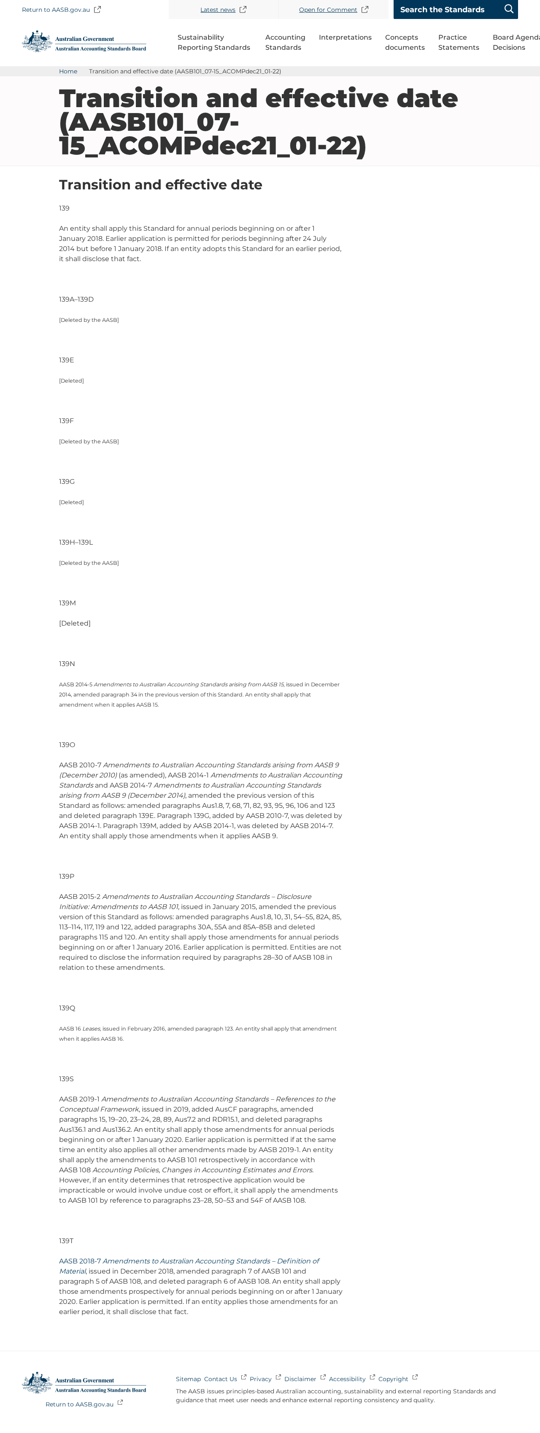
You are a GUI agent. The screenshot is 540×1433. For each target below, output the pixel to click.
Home (68, 71)
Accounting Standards (285, 42)
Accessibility (347, 1379)
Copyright (393, 1379)
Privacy (261, 1379)
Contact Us (220, 1379)
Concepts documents (405, 42)
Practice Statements (458, 42)
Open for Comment (328, 9)
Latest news (217, 9)
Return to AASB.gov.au (56, 9)
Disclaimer (300, 1379)
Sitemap (188, 1379)
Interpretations (345, 37)
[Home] (84, 50)
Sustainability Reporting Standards (214, 42)
